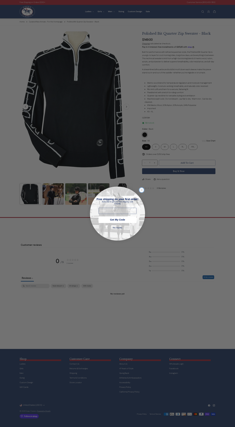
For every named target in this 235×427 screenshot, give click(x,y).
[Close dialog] (141, 190)
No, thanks (117, 228)
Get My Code (117, 219)
